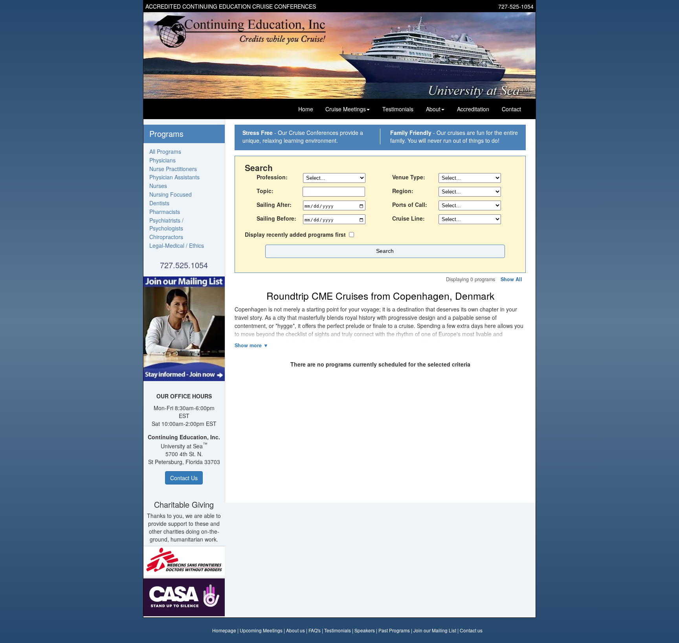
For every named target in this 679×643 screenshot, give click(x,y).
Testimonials (397, 109)
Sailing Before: (276, 218)
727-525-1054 (516, 6)
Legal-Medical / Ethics (176, 245)
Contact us (471, 630)
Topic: (265, 191)
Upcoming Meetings (261, 630)
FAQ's (314, 630)
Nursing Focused (170, 194)
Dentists (159, 203)
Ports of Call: (409, 204)
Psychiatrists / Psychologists (166, 224)
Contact (511, 109)
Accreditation (473, 109)
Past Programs (394, 630)
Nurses (158, 186)
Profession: (272, 177)
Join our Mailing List (434, 630)
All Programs (165, 151)
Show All (511, 279)
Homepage (224, 630)
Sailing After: (274, 204)
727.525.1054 (184, 265)
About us (295, 630)
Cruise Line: (408, 218)
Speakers (364, 630)
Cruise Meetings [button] (345, 109)
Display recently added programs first (295, 234)
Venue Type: (408, 177)
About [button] (433, 109)
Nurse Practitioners (173, 169)
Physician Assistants (174, 177)
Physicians (162, 160)
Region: (402, 191)
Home (305, 109)
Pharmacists (164, 212)
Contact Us (184, 478)
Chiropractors (166, 237)
